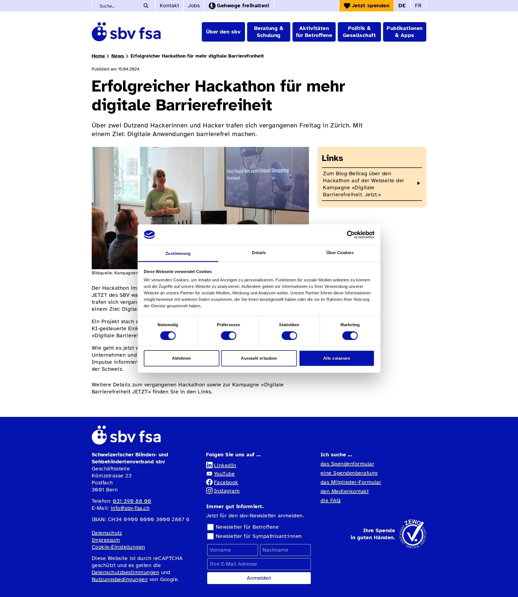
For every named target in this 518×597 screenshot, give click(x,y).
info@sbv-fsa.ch (130, 508)
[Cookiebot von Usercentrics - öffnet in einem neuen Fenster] (350, 235)
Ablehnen (181, 358)
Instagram (227, 490)
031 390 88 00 (132, 501)
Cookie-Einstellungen (118, 547)
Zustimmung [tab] (178, 253)
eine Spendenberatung (349, 473)
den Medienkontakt (345, 491)
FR (418, 5)
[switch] (228, 335)
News (117, 56)
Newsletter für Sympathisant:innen (259, 536)
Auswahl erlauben (259, 358)
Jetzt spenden (370, 5)
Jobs (194, 5)
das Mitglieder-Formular (351, 482)
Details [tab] (259, 252)
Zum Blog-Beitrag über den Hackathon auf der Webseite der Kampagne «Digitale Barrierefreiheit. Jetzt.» (363, 184)
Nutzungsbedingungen (120, 579)
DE (402, 5)
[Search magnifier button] (146, 5)
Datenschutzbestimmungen (125, 572)
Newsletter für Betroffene (247, 527)
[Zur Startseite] (126, 31)
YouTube (224, 473)
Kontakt (169, 5)
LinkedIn (225, 465)
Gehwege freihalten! (243, 5)
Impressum (106, 540)
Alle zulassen (336, 358)
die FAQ (330, 500)
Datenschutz (107, 532)
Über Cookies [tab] (340, 252)
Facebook (226, 482)
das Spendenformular (347, 463)
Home (98, 56)
